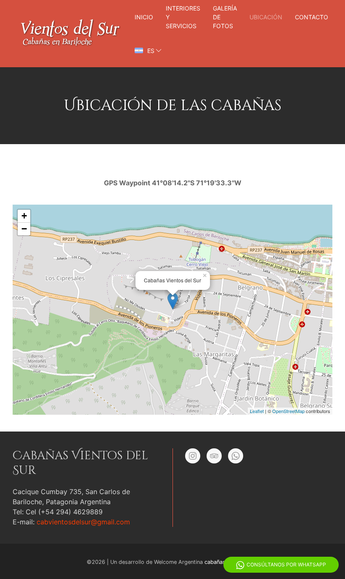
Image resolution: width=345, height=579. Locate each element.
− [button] (24, 229)
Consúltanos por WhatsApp (286, 564)
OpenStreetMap (288, 411)
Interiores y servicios (183, 17)
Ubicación (265, 17)
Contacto (311, 17)
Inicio (144, 17)
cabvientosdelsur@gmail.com (83, 522)
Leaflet (257, 411)
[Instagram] (192, 455)
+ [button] (24, 216)
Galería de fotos (225, 17)
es (150, 50)
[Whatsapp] (235, 455)
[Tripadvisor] (214, 455)
